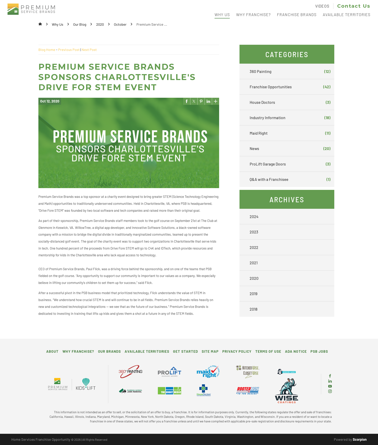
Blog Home (46, 49)
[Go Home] (40, 24)
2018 (254, 309)
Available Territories (147, 351)
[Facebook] (330, 376)
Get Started (185, 351)
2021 (254, 262)
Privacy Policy (237, 351)
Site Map (210, 351)
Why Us (57, 24)
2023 (254, 231)
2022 (254, 247)
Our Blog (79, 24)
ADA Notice (296, 351)
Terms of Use (268, 351)
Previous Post (69, 49)
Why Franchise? (78, 351)
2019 (254, 293)
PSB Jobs (319, 351)
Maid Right (290, 133)
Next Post (89, 49)
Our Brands (109, 351)
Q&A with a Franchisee (290, 179)
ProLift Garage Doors (290, 164)
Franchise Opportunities (290, 86)
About (52, 351)
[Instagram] (330, 391)
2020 (100, 24)
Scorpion (360, 439)
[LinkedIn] (330, 381)
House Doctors (290, 102)
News (290, 148)
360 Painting (290, 71)
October (120, 24)
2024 (254, 216)
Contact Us (353, 6)
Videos (322, 6)
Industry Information (290, 117)
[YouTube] (330, 386)
